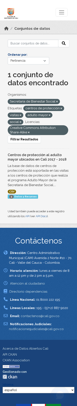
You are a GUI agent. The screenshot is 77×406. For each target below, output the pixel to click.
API (27, 216)
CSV (12, 191)
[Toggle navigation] (62, 12)
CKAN (10, 377)
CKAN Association (16, 360)
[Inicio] (6, 28)
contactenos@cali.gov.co (40, 316)
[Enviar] (63, 43)
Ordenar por (17, 54)
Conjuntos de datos (32, 28)
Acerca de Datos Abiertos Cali (25, 348)
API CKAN (10, 354)
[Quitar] (57, 101)
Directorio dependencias (28, 291)
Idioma (8, 384)
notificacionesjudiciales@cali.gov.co (36, 329)
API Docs (41, 216)
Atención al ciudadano (27, 283)
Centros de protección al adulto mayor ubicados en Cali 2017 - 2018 (37, 157)
